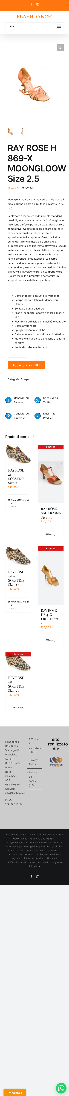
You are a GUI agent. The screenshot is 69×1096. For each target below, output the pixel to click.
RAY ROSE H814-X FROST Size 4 (50, 616)
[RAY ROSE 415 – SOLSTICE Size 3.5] (18, 556)
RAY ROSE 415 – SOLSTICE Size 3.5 (16, 578)
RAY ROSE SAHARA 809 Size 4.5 (51, 512)
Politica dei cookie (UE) (33, 779)
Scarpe (25, 379)
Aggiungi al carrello (26, 365)
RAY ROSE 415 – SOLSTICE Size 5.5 (16, 684)
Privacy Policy (33, 762)
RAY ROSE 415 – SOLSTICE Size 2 (16, 476)
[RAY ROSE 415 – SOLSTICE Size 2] (18, 454)
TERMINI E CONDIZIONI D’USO (35, 745)
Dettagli (24, 500)
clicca (37, 866)
